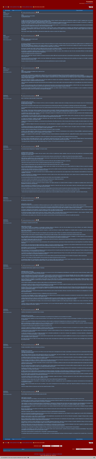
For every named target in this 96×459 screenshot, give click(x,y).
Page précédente (79, 10)
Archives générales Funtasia (15, 6)
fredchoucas (90, 3)
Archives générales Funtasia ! (27, 6)
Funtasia (6, 6)
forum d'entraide (42, 454)
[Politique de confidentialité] (28, 457)
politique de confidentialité (57, 454)
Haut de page (7, 439)
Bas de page (7, 10)
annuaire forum (49, 454)
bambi (86, 3)
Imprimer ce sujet (6, 450)
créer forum (36, 454)
